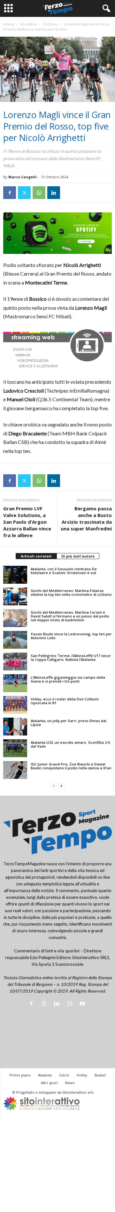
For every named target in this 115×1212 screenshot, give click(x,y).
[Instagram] (45, 1004)
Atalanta (45, 1075)
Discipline (28, 24)
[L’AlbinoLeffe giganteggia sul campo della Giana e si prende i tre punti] (15, 683)
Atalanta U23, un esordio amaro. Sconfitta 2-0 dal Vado (70, 744)
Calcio (64, 1075)
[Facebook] (9, 192)
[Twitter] (24, 192)
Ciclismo (50, 24)
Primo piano (20, 1075)
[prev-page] (53, 786)
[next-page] (61, 786)
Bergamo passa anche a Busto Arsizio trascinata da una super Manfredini (86, 518)
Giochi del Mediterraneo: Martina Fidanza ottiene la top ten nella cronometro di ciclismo (71, 592)
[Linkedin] (53, 192)
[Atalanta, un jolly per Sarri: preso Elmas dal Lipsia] (15, 726)
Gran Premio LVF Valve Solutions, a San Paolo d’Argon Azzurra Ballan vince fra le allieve (27, 521)
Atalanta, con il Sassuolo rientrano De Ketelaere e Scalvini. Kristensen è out (64, 570)
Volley (82, 1075)
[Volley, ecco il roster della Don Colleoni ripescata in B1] (15, 705)
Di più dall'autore (78, 556)
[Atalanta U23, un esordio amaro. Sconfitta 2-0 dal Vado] (15, 748)
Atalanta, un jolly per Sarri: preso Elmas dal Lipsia (68, 722)
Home (8, 24)
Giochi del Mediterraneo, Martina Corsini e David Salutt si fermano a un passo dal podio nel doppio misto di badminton (70, 616)
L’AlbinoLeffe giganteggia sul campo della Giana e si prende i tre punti (68, 679)
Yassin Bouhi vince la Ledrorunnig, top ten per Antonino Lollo (71, 636)
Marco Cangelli (22, 176)
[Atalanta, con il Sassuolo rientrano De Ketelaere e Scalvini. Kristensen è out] (15, 575)
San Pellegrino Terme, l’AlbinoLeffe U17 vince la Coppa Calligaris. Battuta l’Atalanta (71, 657)
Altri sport (49, 1082)
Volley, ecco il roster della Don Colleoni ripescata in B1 (65, 701)
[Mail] (71, 1004)
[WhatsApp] (39, 192)
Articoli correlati (36, 556)
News (69, 1082)
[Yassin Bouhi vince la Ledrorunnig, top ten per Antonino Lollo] (15, 640)
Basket (100, 1075)
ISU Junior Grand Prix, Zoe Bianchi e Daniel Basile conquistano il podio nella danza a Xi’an (71, 766)
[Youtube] (83, 1004)
